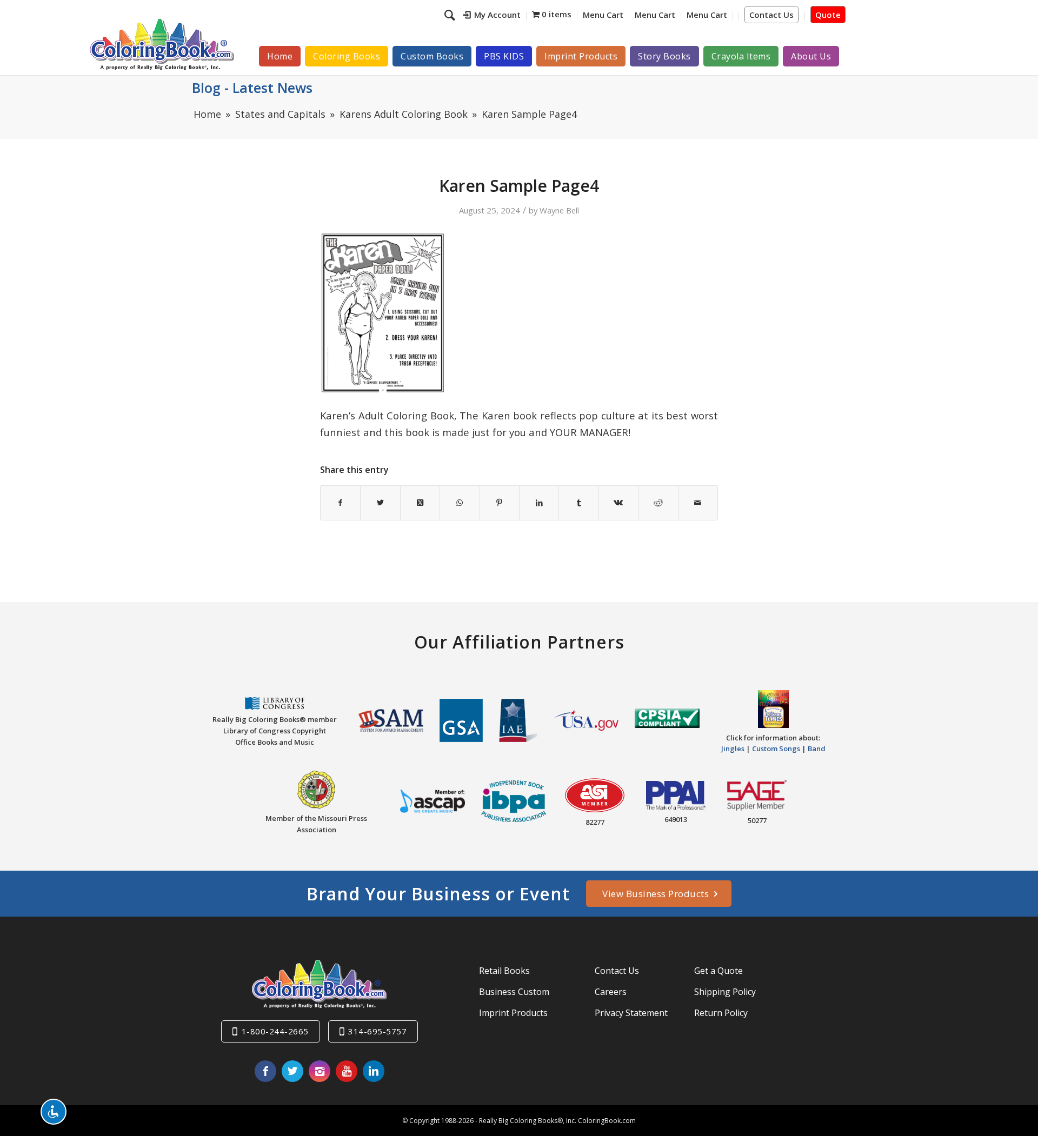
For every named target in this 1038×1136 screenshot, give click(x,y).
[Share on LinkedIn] (539, 502)
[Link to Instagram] (319, 1071)
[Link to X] (292, 1071)
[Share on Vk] (618, 502)
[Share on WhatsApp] (459, 502)
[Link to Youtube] (346, 1071)
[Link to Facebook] (265, 1071)
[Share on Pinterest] (499, 502)
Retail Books (504, 971)
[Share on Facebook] (340, 502)
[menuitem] (492, 16)
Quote (828, 14)
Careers (611, 992)
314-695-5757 (377, 1031)
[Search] (451, 14)
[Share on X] (380, 502)
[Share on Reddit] (657, 502)
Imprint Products (513, 1013)
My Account (497, 14)
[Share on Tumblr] (578, 502)
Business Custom (514, 992)
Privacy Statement (631, 1013)
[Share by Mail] (697, 502)
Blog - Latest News (252, 87)
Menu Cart (603, 14)
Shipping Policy (725, 992)
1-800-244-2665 (275, 1031)
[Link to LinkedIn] (373, 1071)
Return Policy (721, 1013)
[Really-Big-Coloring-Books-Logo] (161, 44)
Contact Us (771, 14)
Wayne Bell (559, 210)
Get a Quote (718, 971)
